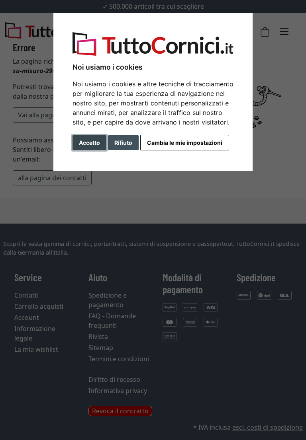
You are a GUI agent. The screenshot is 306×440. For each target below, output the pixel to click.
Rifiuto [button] (123, 142)
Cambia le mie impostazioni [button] (184, 142)
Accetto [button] (89, 142)
